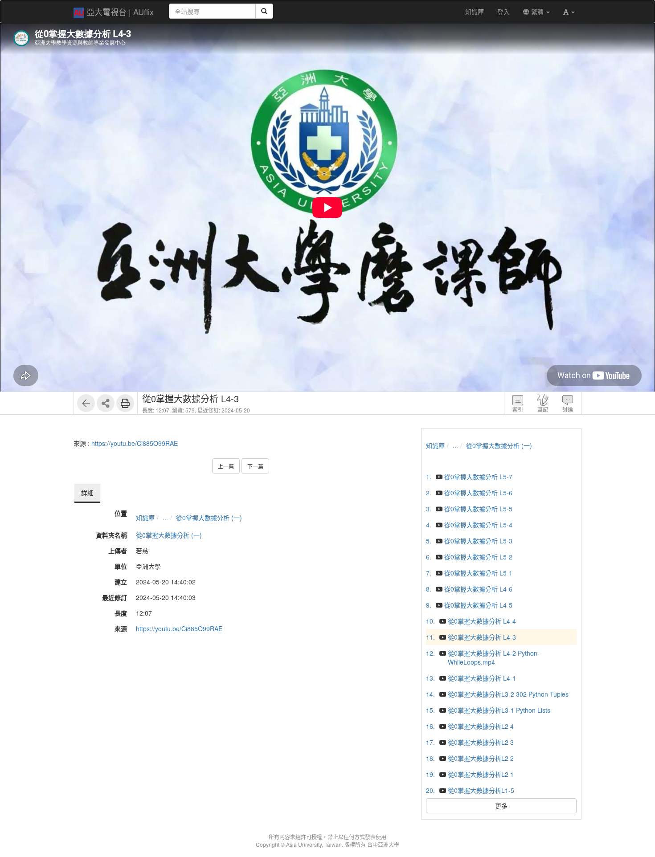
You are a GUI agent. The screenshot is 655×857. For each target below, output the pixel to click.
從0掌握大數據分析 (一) (209, 517)
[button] (569, 11)
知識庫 (145, 517)
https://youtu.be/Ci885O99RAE (134, 443)
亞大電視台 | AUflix (120, 11)
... (165, 517)
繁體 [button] (537, 11)
